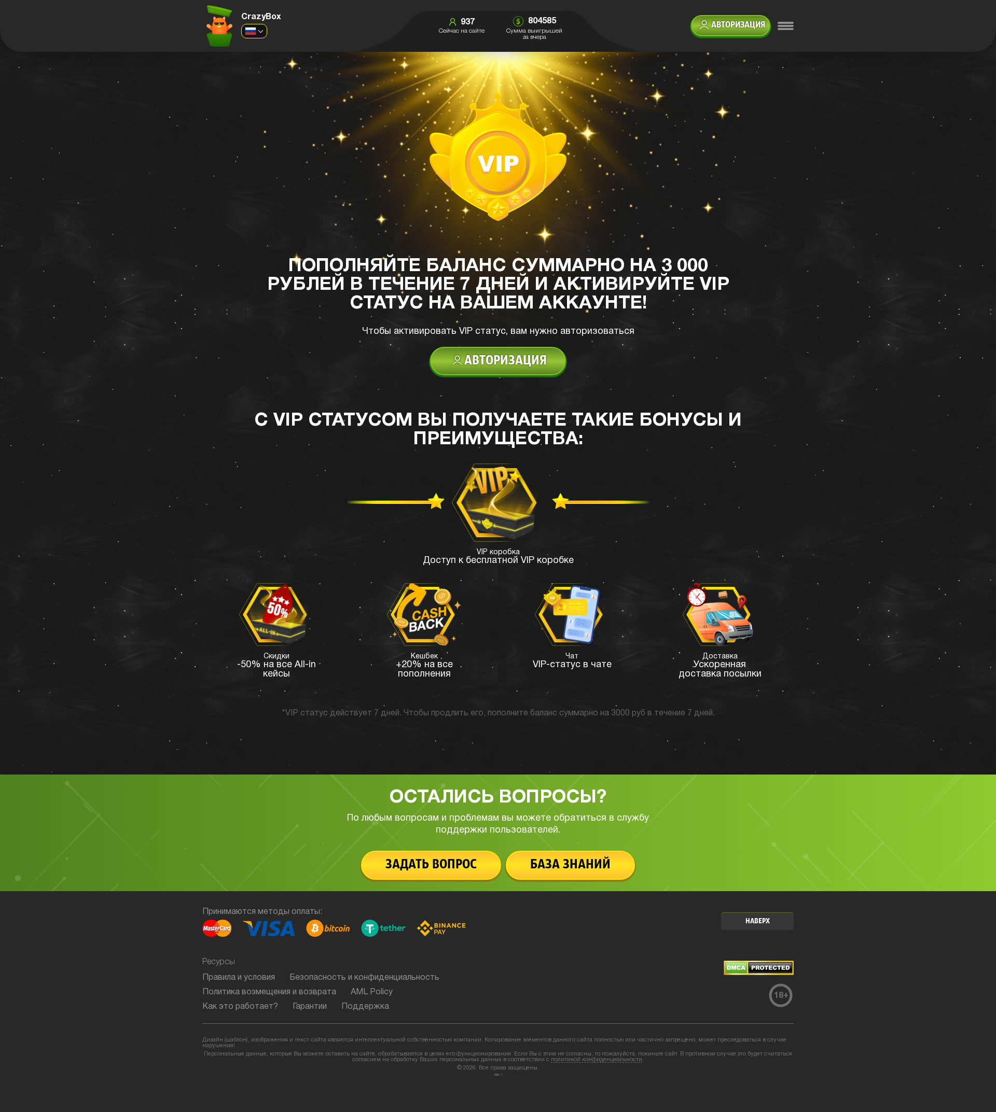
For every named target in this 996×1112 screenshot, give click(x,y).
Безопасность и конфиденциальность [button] (364, 977)
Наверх (757, 921)
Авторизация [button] (738, 25)
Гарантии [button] (310, 1006)
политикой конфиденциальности (596, 1059)
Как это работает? (240, 1006)
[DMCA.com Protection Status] (759, 973)
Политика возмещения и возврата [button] (269, 992)
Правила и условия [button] (238, 977)
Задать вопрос (431, 865)
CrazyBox (261, 17)
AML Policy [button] (372, 992)
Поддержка (365, 1006)
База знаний (570, 865)
